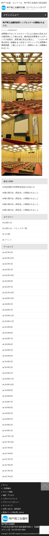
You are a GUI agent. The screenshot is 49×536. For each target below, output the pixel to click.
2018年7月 (8, 402)
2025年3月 (8, 252)
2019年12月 (9, 316)
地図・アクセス (8, 495)
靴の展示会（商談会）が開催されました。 (22, 193)
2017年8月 (8, 454)
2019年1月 (8, 373)
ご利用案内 (7, 488)
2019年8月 (8, 333)
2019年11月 (9, 321)
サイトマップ (8, 505)
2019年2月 (8, 367)
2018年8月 (8, 396)
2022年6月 (8, 281)
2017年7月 (8, 459)
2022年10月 (9, 275)
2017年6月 (8, 465)
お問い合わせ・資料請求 (12, 509)
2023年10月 (9, 258)
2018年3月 (8, 419)
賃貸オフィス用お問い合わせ (13, 512)
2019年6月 (8, 344)
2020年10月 (9, 298)
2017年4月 (8, 477)
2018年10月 (9, 385)
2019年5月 (8, 350)
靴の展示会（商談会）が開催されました (21, 198)
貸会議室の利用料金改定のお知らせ (19, 187)
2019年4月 (8, 356)
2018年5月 (8, 413)
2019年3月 (8, 362)
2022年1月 (8, 287)
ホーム (5, 485)
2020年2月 (8, 304)
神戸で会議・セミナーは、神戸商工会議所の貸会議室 (24, 3)
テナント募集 (8, 492)
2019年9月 (8, 327)
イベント (4, 30)
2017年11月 (9, 436)
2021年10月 (9, 293)
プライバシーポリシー (11, 502)
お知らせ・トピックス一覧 (15, 228)
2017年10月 (9, 442)
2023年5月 (8, 264)
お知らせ (8, 223)
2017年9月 (8, 448)
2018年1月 (8, 431)
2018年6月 (8, 408)
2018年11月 (9, 379)
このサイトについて (10, 499)
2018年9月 (8, 390)
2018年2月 (8, 425)
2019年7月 (8, 339)
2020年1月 (8, 310)
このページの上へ (45, 486)
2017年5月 (8, 471)
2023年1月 (8, 270)
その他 (7, 234)
